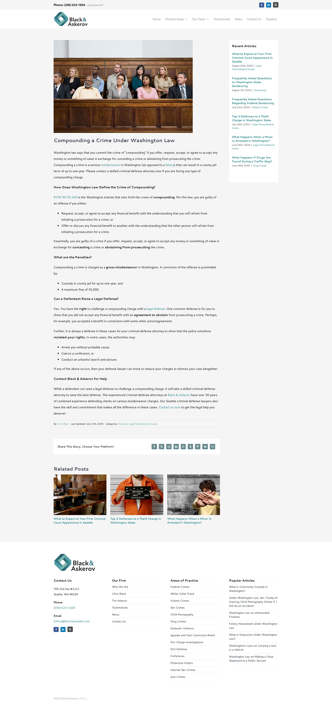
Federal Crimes (260, 107)
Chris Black (63, 423)
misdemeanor (110, 165)
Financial (122, 423)
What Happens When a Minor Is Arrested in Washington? (189, 520)
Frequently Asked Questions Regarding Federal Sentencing (253, 101)
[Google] (275, 5)
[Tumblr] (190, 446)
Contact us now (169, 407)
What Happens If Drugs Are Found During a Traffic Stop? (252, 159)
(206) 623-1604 (64, 608)
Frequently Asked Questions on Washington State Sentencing (252, 82)
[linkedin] (268, 5)
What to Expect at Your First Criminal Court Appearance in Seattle (79, 520)
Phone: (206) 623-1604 (69, 5)
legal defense (155, 308)
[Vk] (205, 446)
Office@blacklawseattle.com (72, 621)
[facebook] (261, 5)
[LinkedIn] (176, 446)
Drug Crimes (259, 165)
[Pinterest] (197, 446)
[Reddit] (169, 446)
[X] (161, 446)
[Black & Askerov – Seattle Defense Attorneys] (71, 13)
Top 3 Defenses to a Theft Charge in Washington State (251, 118)
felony (169, 165)
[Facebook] (154, 446)
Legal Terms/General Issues (143, 423)
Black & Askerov (179, 395)
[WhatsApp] (183, 446)
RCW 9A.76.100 (65, 197)
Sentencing (260, 90)
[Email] (212, 446)
